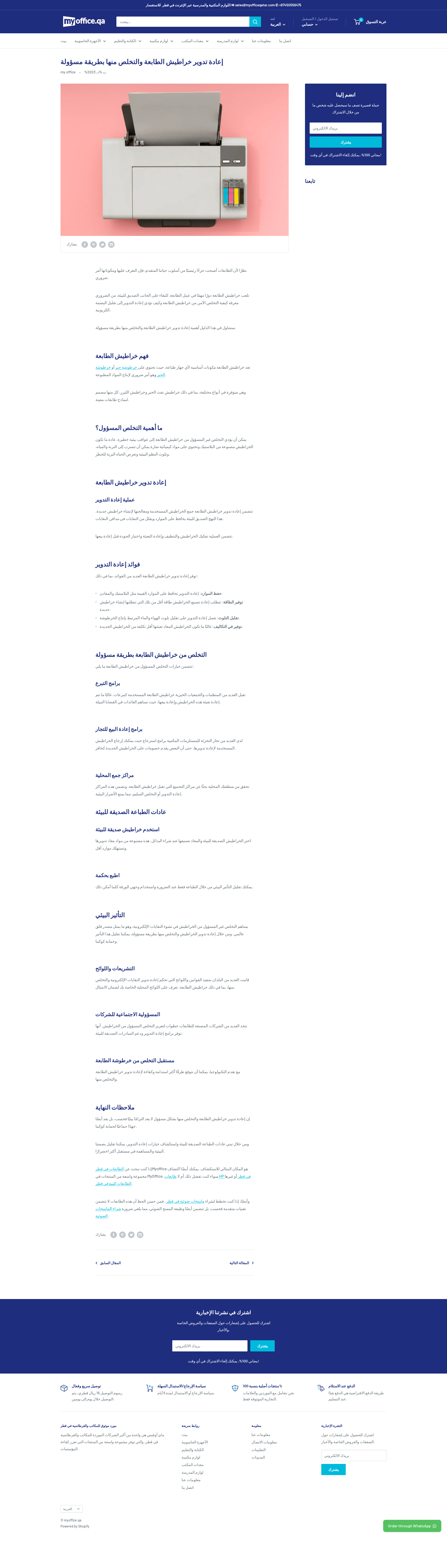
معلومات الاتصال (264, 1442)
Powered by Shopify (75, 1526)
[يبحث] (255, 22)
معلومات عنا (261, 40)
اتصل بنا (285, 40)
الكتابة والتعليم (125, 40)
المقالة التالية (239, 1263)
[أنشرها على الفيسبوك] (84, 244)
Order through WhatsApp (409, 1526)
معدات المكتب (192, 40)
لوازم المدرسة (228, 40)
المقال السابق (110, 1263)
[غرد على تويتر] (102, 244)
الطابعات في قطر (109, 1168)
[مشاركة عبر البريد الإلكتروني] (111, 244)
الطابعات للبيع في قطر (113, 1183)
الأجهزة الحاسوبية (87, 40)
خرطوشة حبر (126, 367)
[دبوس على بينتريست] (93, 244)
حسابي (308, 24)
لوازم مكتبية (158, 40)
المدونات (258, 1457)
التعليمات (258, 1449)
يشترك (346, 142)
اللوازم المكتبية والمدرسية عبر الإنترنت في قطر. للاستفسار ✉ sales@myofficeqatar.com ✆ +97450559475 (223, 5)
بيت (63, 40)
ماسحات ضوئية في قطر (185, 1201)
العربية (67, 1509)
